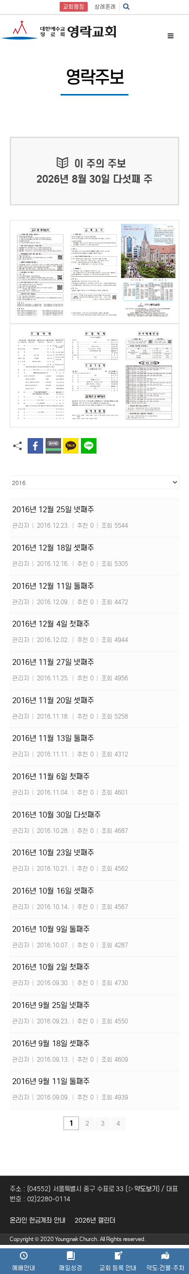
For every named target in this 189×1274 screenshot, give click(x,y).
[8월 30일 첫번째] (94, 272)
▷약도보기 (143, 1189)
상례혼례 (105, 6)
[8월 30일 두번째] (94, 375)
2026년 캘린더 (95, 1220)
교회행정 (73, 6)
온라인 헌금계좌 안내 (37, 1220)
